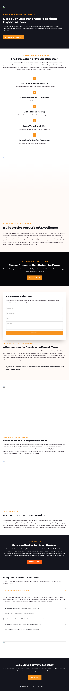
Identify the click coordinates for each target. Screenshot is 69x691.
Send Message (34, 333)
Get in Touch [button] (34, 562)
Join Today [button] (34, 677)
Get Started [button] (34, 277)
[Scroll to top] (65, 687)
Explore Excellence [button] (13, 37)
